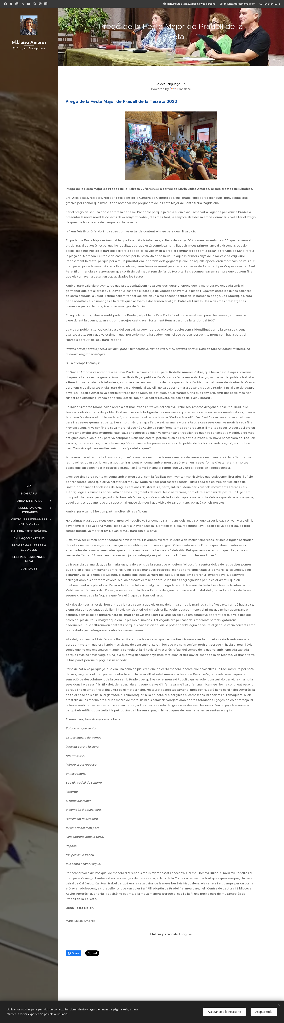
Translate (184, 89)
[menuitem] (29, 486)
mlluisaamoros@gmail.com (239, 3)
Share (75, 953)
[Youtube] (28, 4)
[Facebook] (5, 4)
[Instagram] (16, 4)
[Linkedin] (45, 4)
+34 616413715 (271, 3)
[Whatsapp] (34, 4)
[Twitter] (11, 4)
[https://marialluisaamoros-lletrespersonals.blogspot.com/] (22, 4)
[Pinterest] (40, 4)
